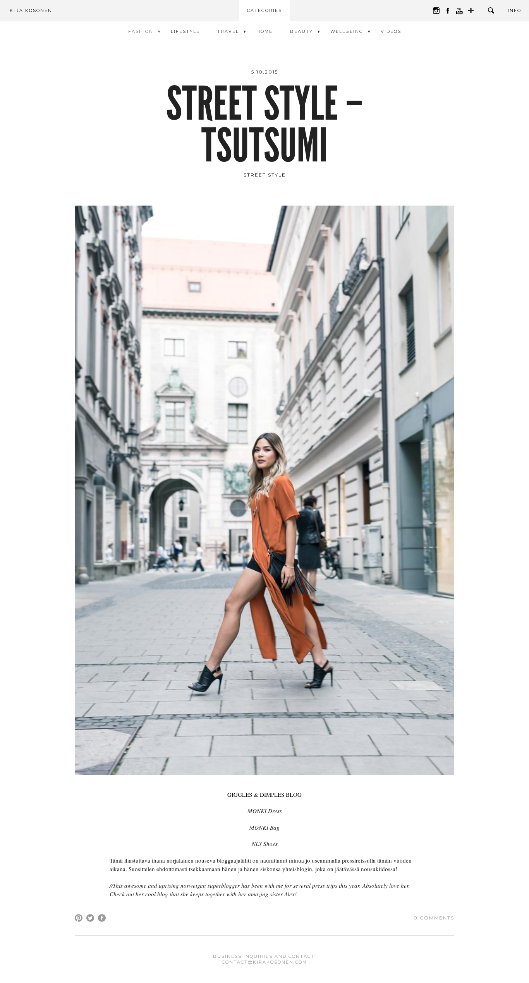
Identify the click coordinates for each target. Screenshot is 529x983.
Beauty (301, 31)
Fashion (140, 31)
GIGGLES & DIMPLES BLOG (264, 794)
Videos (391, 31)
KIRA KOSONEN (31, 10)
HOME (264, 31)
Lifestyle (185, 31)
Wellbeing (346, 31)
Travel (228, 31)
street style (265, 175)
